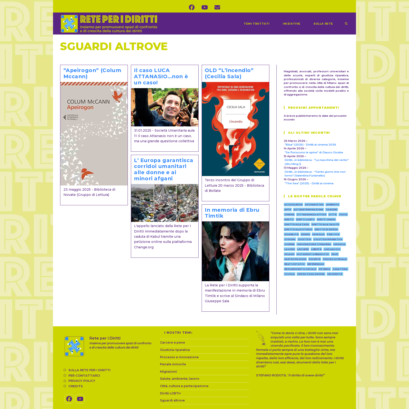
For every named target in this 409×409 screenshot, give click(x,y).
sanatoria (340, 269)
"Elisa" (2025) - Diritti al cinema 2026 (310, 144)
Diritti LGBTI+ (170, 393)
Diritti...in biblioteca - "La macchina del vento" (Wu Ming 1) (317, 161)
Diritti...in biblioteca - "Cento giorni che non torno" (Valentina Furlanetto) (315, 173)
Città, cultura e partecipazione (184, 386)
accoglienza (293, 204)
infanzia (339, 244)
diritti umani (326, 219)
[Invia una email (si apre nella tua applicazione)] (217, 8)
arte (288, 209)
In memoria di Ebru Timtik (232, 213)
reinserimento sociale (300, 269)
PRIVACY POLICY (81, 381)
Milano (289, 254)
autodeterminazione (308, 209)
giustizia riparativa (328, 239)
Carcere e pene (172, 342)
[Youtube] (80, 399)
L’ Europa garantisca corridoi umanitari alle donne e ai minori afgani (163, 169)
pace (335, 254)
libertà (316, 249)
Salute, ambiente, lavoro (179, 378)
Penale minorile (173, 364)
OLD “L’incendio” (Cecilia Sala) (229, 73)
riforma (324, 269)
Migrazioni (168, 371)
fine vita (333, 234)
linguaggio (332, 249)
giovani (290, 239)
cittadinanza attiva (311, 214)
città (333, 214)
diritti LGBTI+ (305, 219)
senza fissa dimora (311, 274)
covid (343, 214)
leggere (303, 249)
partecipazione (295, 259)
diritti (289, 219)
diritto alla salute (325, 224)
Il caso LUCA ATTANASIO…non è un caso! (161, 76)
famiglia (318, 234)
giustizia (304, 239)
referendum (315, 264)
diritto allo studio (298, 229)
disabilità (291, 234)
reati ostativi (295, 264)
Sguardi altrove (172, 400)
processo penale (335, 259)
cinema (289, 214)
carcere (331, 209)
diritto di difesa (326, 229)
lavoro (290, 249)
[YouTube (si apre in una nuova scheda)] (204, 8)
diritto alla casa (297, 224)
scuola (290, 274)
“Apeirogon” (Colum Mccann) (92, 73)
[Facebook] (69, 399)
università (334, 274)
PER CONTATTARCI (84, 375)
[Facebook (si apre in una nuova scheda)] (191, 8)
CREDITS (75, 386)
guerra (289, 244)
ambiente (332, 204)
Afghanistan (314, 204)
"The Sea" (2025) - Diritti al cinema (309, 183)
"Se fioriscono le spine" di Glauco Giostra (314, 152)
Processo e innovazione (179, 357)
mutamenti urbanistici (313, 254)
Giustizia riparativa (175, 350)
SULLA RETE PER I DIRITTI (89, 370)
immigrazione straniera (314, 244)
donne (305, 234)
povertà (315, 259)
